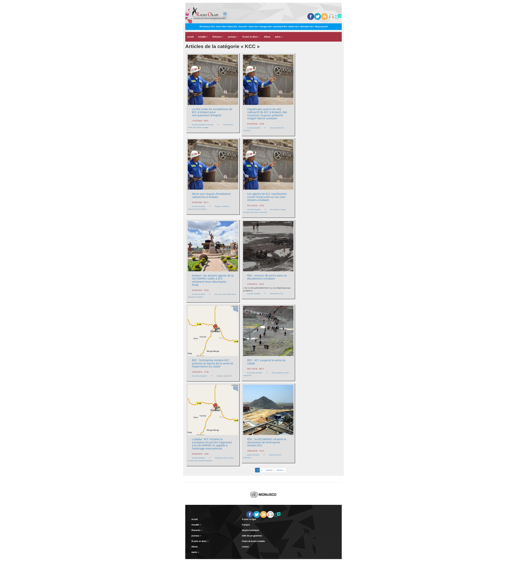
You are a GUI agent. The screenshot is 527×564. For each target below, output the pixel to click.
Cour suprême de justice (203, 461)
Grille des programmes (252, 535)
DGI (194, 127)
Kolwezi (204, 209)
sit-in (220, 294)
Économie (209, 125)
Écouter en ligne (249, 519)
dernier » (280, 470)
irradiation (225, 206)
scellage (205, 127)
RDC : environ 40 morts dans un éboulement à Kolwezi (267, 277)
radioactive (192, 209)
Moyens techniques (250, 530)
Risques (217, 206)
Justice (249, 455)
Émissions (217, 36)
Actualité (202, 36)
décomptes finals (229, 294)
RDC (250, 375)
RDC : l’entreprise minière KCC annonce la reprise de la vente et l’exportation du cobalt (212, 363)
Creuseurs (247, 130)
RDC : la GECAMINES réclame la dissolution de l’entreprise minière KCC (266, 442)
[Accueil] (210, 13)
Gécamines (192, 297)
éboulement (274, 293)
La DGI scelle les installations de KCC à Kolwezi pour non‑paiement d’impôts (212, 112)
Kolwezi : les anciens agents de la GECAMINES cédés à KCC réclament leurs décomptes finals (212, 280)
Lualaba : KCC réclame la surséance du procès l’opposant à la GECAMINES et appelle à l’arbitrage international (212, 443)
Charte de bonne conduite (253, 541)
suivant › (269, 470)
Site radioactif (275, 128)
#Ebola (267, 36)
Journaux (232, 36)
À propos (246, 524)
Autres (278, 36)
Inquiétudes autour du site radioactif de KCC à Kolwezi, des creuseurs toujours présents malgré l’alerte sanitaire (267, 113)
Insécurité (263, 212)
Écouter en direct (250, 36)
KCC (224, 125)
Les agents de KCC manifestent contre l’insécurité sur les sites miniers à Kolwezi (267, 197)
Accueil (190, 36)
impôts (199, 127)
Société (195, 125)
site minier (255, 212)
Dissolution (247, 457)
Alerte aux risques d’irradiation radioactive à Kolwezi (211, 195)
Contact (245, 546)
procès (190, 461)
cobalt (225, 376)
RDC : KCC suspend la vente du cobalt (266, 361)
